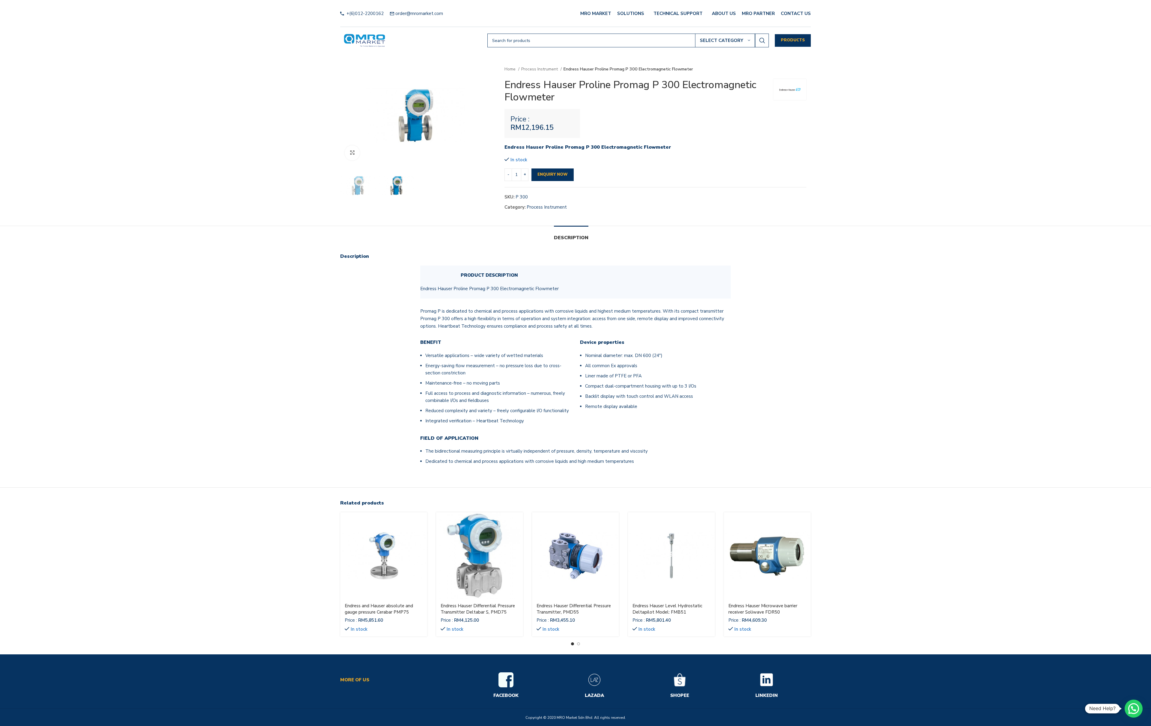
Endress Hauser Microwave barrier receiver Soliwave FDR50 (762, 609)
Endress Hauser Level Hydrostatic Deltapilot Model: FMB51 (667, 609)
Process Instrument (540, 69)
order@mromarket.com (419, 13)
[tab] (571, 235)
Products (793, 40)
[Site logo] (364, 40)
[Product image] (383, 555)
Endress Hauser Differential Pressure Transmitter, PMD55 (574, 609)
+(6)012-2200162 (364, 13)
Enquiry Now (552, 174)
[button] (1134, 709)
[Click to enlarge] (352, 152)
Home (510, 69)
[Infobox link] (506, 685)
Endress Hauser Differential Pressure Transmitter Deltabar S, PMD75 (478, 609)
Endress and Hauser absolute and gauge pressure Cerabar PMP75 (379, 609)
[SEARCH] (762, 40)
